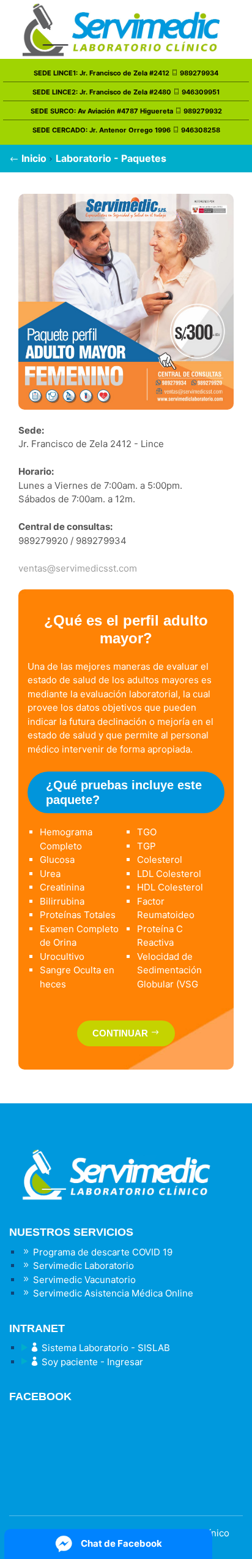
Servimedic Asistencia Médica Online (112, 1293)
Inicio (32, 158)
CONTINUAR (121, 1033)
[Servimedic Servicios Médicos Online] (126, 1165)
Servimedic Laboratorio (82, 1265)
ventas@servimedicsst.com (77, 568)
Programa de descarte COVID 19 (101, 1252)
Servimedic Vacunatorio (83, 1279)
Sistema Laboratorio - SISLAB (104, 1348)
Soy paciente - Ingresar (91, 1362)
